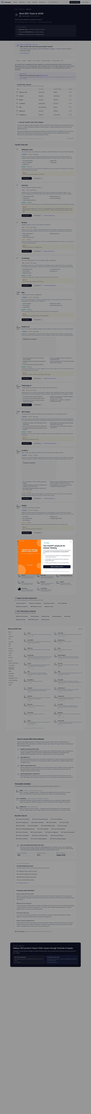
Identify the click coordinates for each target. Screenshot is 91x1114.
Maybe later (56, 569)
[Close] (71, 542)
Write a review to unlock (57, 566)
